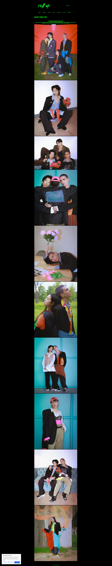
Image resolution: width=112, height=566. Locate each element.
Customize (5, 562)
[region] (11, 559)
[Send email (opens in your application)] (69, 5)
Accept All (17, 562)
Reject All (11, 562)
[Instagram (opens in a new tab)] (68, 5)
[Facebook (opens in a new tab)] (66, 5)
